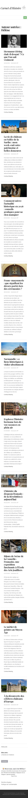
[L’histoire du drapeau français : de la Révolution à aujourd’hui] (14, 480)
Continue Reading (8, 112)
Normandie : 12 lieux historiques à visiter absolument (13, 361)
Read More (14, 776)
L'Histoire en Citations (7, 755)
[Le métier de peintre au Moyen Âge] (14, 616)
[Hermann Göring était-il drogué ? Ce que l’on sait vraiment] (14, 41)
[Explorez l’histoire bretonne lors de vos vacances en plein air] (14, 408)
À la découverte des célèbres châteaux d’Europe (14, 698)
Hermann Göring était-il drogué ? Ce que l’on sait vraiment (14, 55)
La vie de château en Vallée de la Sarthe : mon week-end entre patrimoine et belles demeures (13, 143)
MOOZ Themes (10, 794)
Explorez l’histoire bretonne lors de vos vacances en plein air (13, 423)
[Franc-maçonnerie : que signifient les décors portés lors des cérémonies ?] (14, 270)
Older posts (4, 746)
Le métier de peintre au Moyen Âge (13, 629)
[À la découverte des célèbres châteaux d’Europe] (14, 685)
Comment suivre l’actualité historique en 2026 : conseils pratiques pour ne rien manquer (13, 207)
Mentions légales (6, 782)
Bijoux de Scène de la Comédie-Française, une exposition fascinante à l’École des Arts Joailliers (14, 563)
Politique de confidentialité (9, 784)
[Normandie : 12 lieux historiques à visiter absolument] (14, 348)
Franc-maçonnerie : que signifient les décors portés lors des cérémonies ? (14, 284)
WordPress (23, 794)
